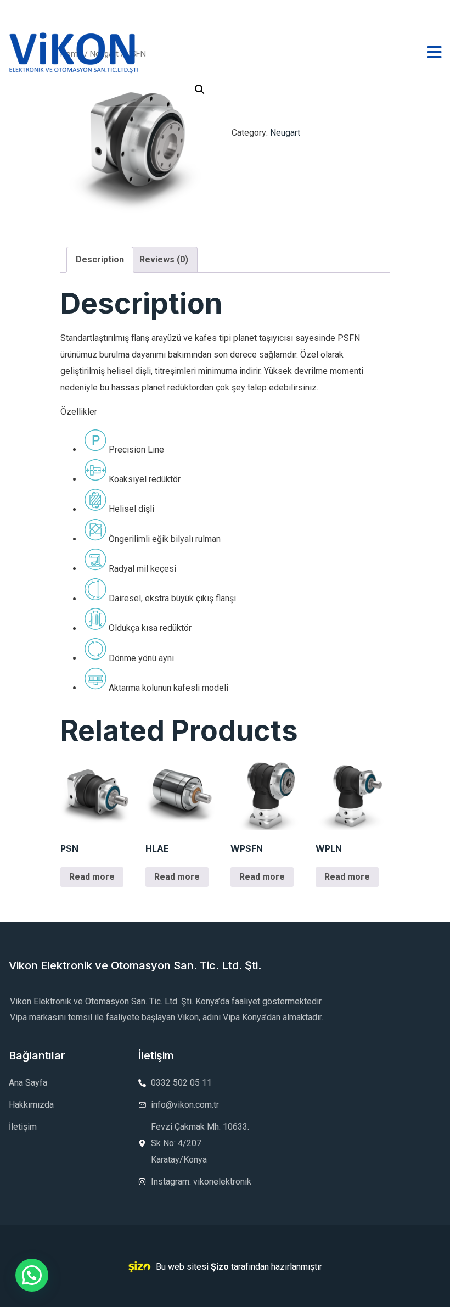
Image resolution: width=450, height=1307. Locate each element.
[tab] (99, 260)
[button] (31, 1275)
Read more (92, 877)
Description (100, 259)
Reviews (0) (163, 259)
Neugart (285, 132)
